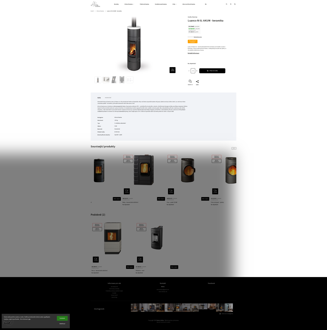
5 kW (116, 126)
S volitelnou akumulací (120, 123)
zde (29, 319)
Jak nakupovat (114, 287)
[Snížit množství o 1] (189, 71)
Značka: (192, 17)
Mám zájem (117, 199)
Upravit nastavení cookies (163, 322)
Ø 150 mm (117, 132)
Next (235, 148)
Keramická (117, 129)
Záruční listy (114, 297)
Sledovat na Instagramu (227, 314)
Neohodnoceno (198, 37)
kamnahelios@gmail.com (163, 289)
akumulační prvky (123, 111)
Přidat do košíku (214, 71)
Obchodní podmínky (114, 289)
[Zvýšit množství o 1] (197, 71)
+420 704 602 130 (163, 292)
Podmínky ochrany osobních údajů (114, 291)
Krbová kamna (118, 117)
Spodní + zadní (118, 135)
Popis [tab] (99, 98)
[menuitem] (118, 4)
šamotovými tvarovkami (143, 110)
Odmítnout (62, 324)
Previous (233, 148)
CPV (138, 106)
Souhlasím (62, 318)
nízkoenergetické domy (119, 106)
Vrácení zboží (114, 295)
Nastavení (7, 322)
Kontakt (114, 293)
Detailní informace (193, 53)
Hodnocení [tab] (108, 98)
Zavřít (222, 88)
